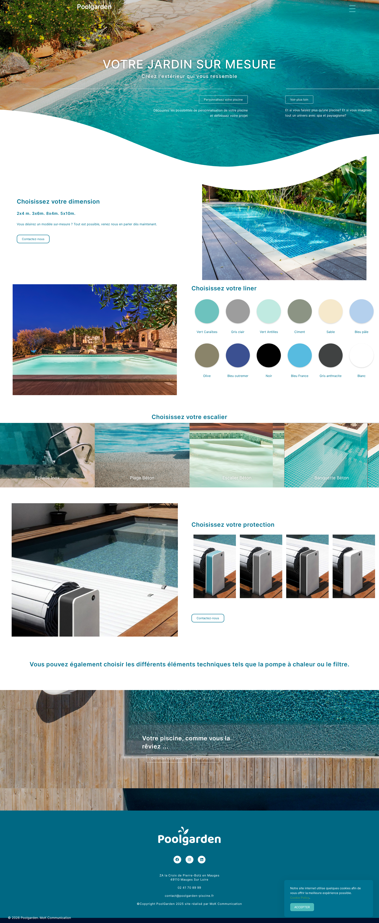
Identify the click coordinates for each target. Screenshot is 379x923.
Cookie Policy (299, 898)
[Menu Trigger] (352, 8)
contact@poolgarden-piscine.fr (189, 896)
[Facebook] (177, 860)
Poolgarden (94, 6)
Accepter (302, 907)
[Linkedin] (202, 860)
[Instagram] (189, 860)
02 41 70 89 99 (189, 887)
